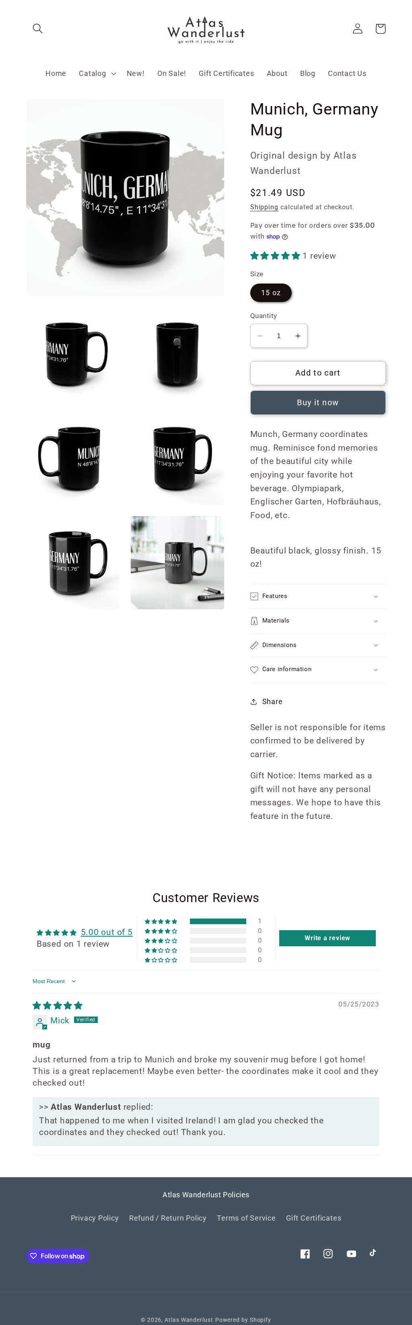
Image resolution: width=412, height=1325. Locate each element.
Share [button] (272, 701)
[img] (58, 1006)
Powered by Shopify (243, 1320)
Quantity (263, 316)
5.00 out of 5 (107, 932)
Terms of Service (246, 1218)
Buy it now (318, 402)
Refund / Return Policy (168, 1218)
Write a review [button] (327, 938)
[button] (37, 28)
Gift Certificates (313, 1218)
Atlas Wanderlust (189, 1320)
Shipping (264, 207)
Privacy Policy (95, 1218)
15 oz (271, 292)
